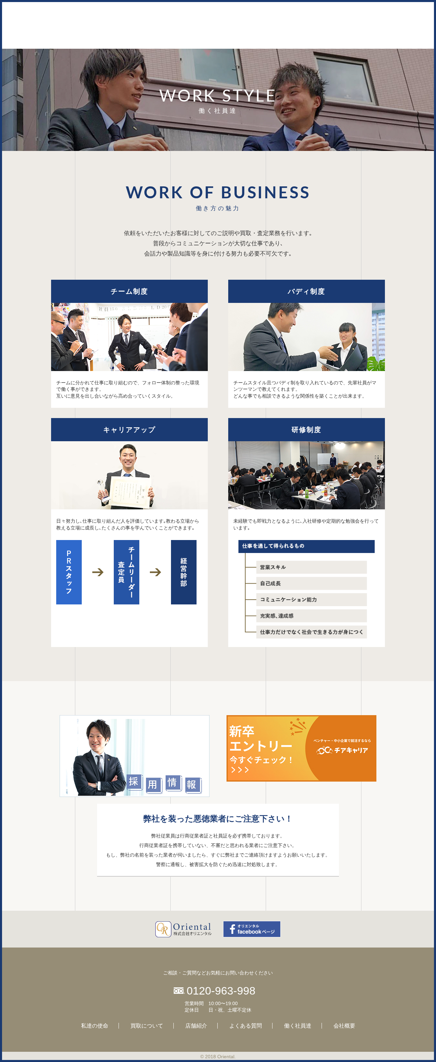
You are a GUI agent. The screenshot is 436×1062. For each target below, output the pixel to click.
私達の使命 (94, 1026)
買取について (146, 1026)
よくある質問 (245, 1026)
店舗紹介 (196, 1026)
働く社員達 (297, 1026)
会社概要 (344, 1026)
